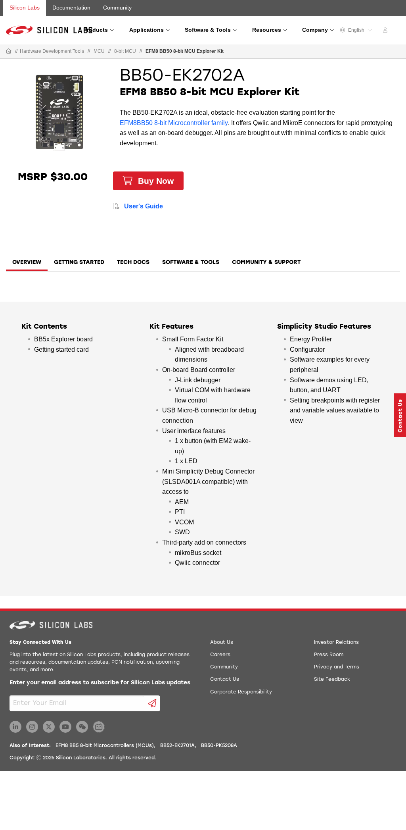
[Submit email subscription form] (152, 703)
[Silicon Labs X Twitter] (49, 727)
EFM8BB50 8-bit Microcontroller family (174, 122)
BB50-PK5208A (219, 745)
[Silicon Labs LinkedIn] (15, 727)
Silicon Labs (25, 7)
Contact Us (224, 679)
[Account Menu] (386, 31)
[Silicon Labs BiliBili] (99, 727)
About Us (221, 642)
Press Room (328, 655)
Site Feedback (332, 679)
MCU (99, 51)
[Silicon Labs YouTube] (65, 727)
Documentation (71, 7)
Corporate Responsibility (241, 692)
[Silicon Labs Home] (8, 51)
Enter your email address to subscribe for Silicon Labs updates (100, 683)
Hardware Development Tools (52, 51)
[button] (400, 415)
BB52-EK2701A (177, 745)
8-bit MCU (125, 51)
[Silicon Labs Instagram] (32, 727)
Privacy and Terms (336, 667)
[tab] (27, 265)
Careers (220, 655)
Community (117, 7)
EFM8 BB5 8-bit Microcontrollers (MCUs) (105, 745)
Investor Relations (336, 642)
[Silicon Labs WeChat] (82, 727)
